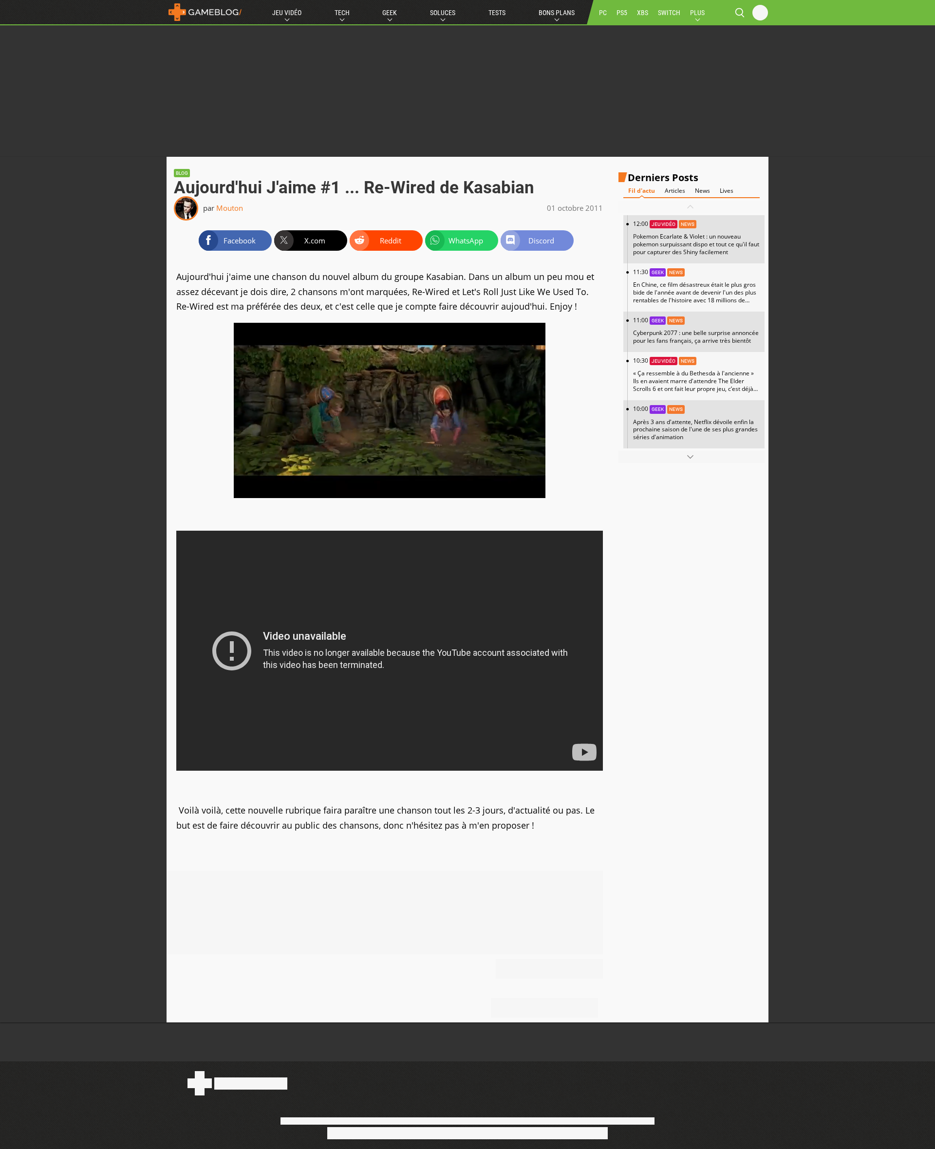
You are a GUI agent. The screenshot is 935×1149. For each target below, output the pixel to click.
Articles (675, 190)
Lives (726, 190)
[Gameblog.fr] (205, 12)
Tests (496, 13)
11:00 (696, 330)
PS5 (622, 13)
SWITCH (669, 13)
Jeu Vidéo (286, 13)
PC (603, 13)
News (702, 190)
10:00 (695, 423)
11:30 (694, 290)
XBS (642, 13)
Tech (342, 13)
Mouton (229, 208)
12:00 (696, 238)
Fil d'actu (641, 190)
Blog (182, 173)
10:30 (693, 378)
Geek (389, 13)
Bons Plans (557, 13)
